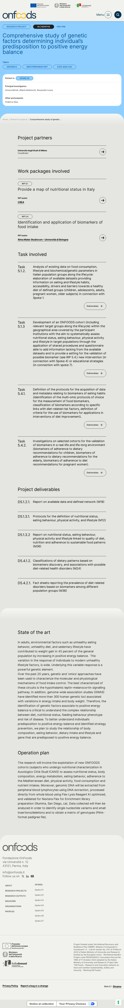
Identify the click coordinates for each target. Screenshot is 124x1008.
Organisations (13, 906)
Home (5, 119)
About (8, 885)
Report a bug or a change (34, 985)
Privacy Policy (10, 985)
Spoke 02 (39, 895)
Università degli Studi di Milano (32, 150)
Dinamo (117, 986)
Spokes (39, 884)
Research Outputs (15, 896)
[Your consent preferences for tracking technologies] (118, 1002)
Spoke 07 (39, 921)
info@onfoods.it (14, 872)
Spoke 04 (39, 905)
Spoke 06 (39, 915)
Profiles (9, 911)
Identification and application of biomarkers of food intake (60, 224)
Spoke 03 (39, 900)
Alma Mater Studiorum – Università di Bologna (43, 239)
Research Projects (15, 891)
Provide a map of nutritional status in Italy (56, 189)
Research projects (19, 119)
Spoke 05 (39, 910)
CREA (21, 202)
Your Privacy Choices (72, 1003)
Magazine (10, 901)
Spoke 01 (39, 890)
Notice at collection (42, 1003)
